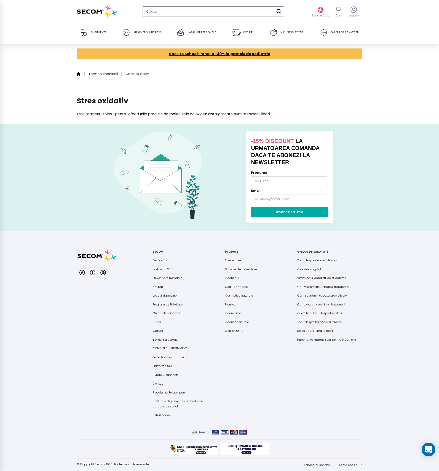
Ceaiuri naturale (236, 287)
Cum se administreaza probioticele (322, 295)
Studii (157, 322)
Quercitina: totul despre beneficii (319, 313)
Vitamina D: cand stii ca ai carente (321, 278)
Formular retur (234, 260)
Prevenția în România (167, 278)
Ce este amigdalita (310, 269)
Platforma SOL (162, 366)
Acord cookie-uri (350, 465)
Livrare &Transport (165, 375)
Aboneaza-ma (289, 212)
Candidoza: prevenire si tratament (321, 304)
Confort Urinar (234, 331)
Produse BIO (233, 278)
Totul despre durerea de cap (317, 260)
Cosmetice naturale (239, 295)
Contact (158, 383)
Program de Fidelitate (167, 304)
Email (255, 190)
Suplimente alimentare (241, 269)
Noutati (158, 287)
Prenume (259, 172)
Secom (100, 464)
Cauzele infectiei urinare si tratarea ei (323, 287)
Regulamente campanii (169, 392)
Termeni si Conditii (317, 465)
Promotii (230, 304)
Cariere (158, 331)
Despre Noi (160, 260)
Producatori (233, 313)
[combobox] (213, 11)
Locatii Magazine (165, 295)
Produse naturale (237, 322)
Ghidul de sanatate (166, 313)
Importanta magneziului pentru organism (326, 340)
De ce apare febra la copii (315, 331)
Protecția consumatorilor (170, 357)
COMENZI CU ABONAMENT (170, 348)
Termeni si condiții (165, 340)
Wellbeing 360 (162, 269)
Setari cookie (162, 415)
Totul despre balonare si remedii (319, 322)
